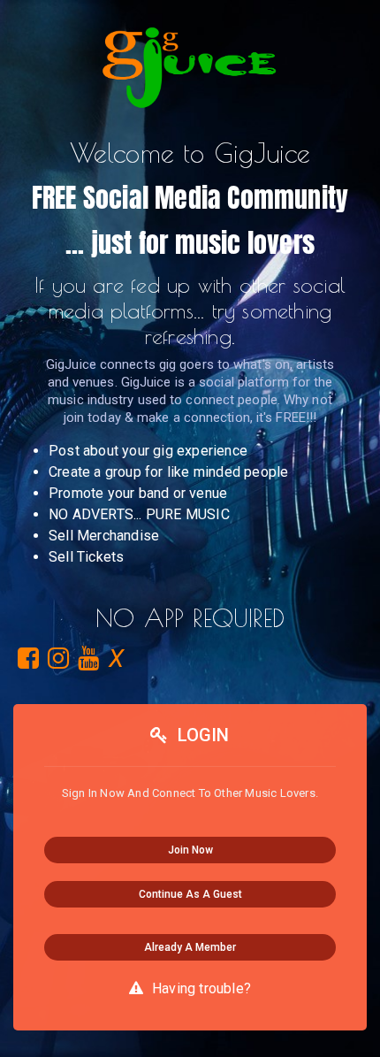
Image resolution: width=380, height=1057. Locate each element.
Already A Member (190, 947)
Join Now (190, 850)
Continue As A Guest (190, 894)
